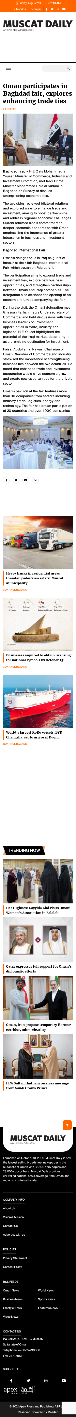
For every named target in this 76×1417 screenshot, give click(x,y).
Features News (48, 1308)
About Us (9, 1208)
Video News (10, 1316)
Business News (12, 1299)
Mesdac (53, 1412)
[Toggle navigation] (8, 68)
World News (46, 1290)
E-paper (35, 9)
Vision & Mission (13, 1217)
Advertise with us (14, 1234)
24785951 (15, 1356)
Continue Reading (15, 589)
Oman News (11, 1290)
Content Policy (12, 1267)
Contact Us (10, 1226)
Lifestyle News (12, 1308)
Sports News (46, 1299)
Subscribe (19, 9)
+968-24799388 (29, 1350)
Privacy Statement (15, 1258)
